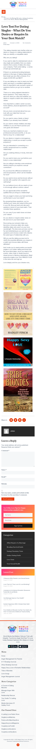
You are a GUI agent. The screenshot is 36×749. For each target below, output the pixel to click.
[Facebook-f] (18, 744)
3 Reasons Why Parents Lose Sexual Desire (16, 578)
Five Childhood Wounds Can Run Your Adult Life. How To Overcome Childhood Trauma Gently (18, 610)
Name (3, 470)
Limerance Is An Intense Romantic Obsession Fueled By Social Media (17, 591)
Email (3, 477)
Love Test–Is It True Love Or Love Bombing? (17, 584)
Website (4, 484)
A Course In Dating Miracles (13, 18)
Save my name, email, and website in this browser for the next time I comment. (15, 494)
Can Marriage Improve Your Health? (14, 598)
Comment (5, 450)
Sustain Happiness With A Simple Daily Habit (17, 604)
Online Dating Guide (21, 19)
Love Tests (11, 19)
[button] (4, 12)
